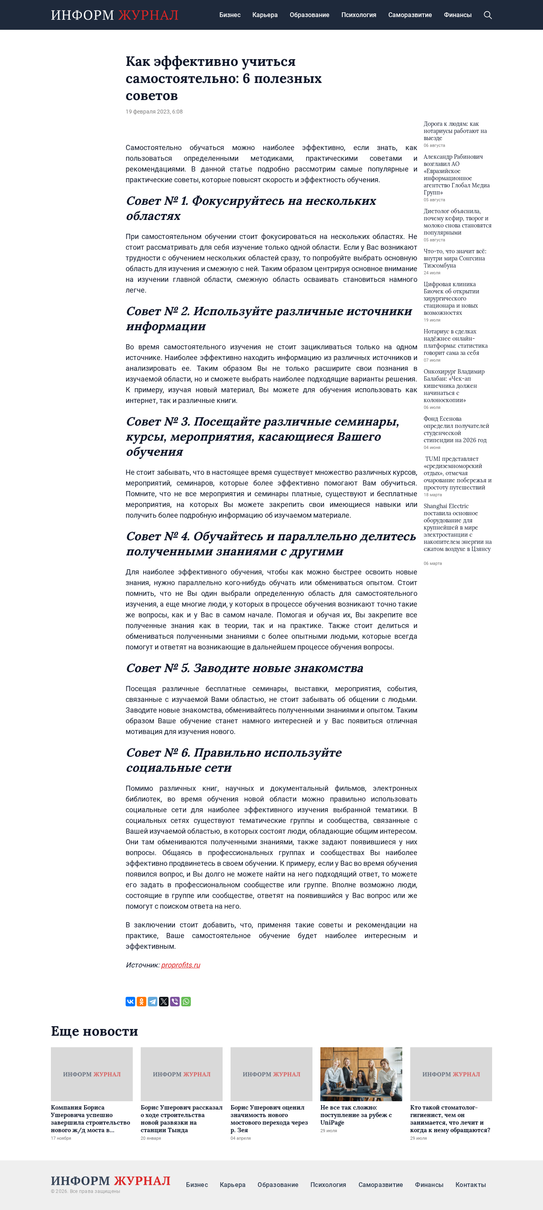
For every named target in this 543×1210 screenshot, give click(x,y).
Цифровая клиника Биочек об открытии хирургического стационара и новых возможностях (451, 298)
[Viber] (175, 1001)
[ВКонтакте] (130, 1001)
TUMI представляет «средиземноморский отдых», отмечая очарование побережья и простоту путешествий (458, 473)
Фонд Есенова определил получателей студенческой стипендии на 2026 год (456, 429)
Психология (358, 15)
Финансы (458, 15)
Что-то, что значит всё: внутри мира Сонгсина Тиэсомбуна (455, 258)
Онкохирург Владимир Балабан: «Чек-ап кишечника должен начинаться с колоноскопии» (454, 386)
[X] (164, 1001)
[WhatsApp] (186, 1001)
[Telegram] (152, 1001)
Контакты (471, 1185)
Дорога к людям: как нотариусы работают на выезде (455, 131)
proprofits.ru (180, 965)
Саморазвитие (410, 15)
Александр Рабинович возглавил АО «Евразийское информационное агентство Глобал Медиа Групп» (457, 174)
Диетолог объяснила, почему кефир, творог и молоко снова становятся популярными (458, 222)
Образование (310, 15)
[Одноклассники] (141, 1001)
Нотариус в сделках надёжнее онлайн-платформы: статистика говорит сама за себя (456, 342)
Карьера (265, 15)
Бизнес (229, 15)
